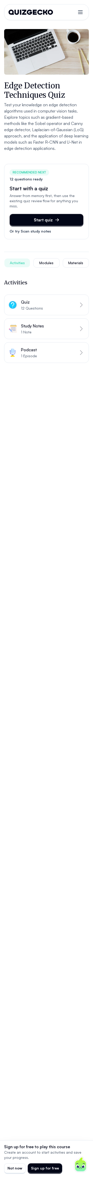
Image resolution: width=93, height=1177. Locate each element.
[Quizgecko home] (31, 12)
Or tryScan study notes (30, 231)
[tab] (17, 263)
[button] (46, 305)
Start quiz (43, 219)
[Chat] (80, 1164)
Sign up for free (45, 1168)
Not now (14, 1168)
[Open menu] (80, 12)
